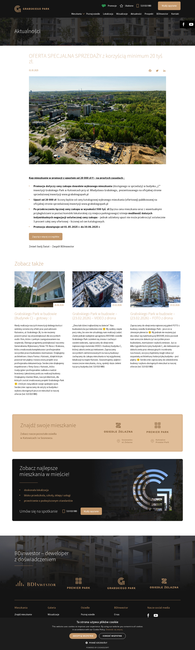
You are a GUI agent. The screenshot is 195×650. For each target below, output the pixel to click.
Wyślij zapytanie (91, 511)
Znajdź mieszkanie (23, 614)
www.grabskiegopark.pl (75, 194)
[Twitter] (155, 70)
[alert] (97, 634)
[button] (97, 642)
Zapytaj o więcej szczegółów (45, 236)
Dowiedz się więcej (114, 629)
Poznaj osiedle (88, 614)
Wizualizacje (53, 614)
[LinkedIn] (162, 70)
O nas (117, 614)
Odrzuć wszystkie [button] (112, 636)
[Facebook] (148, 70)
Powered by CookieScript (97, 647)
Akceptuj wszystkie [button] (83, 636)
